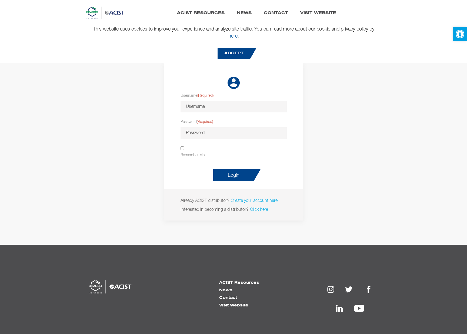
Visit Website (318, 12)
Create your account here (254, 200)
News (244, 12)
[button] (460, 34)
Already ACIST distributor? (205, 200)
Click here (259, 209)
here (233, 36)
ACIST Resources (201, 12)
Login (233, 175)
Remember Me (193, 155)
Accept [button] (233, 53)
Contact (276, 12)
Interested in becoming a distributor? (215, 209)
